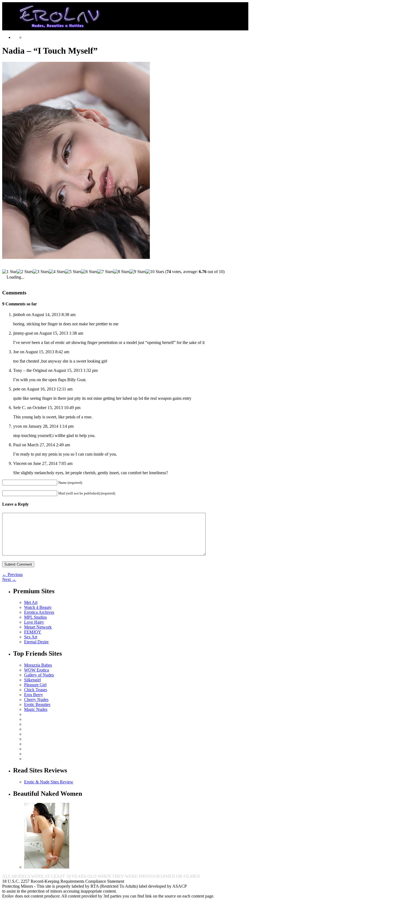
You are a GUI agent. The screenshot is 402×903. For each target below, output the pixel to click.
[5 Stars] (73, 271)
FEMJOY (32, 632)
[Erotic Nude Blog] (125, 28)
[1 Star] (9, 271)
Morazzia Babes (38, 665)
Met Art (30, 602)
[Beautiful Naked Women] (46, 867)
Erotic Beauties (37, 704)
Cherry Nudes (36, 699)
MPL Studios (35, 617)
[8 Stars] (121, 271)
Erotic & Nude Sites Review (48, 782)
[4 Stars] (57, 271)
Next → (9, 579)
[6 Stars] (89, 271)
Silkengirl (32, 680)
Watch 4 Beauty (38, 607)
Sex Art (30, 637)
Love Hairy (34, 622)
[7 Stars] (105, 271)
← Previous (12, 574)
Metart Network (38, 627)
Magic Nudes (35, 709)
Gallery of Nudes (39, 675)
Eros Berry (33, 694)
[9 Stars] (138, 271)
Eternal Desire (36, 641)
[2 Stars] (25, 271)
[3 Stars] (41, 271)
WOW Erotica (36, 670)
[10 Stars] (155, 271)
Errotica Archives (39, 612)
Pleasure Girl (35, 684)
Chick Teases (35, 689)
